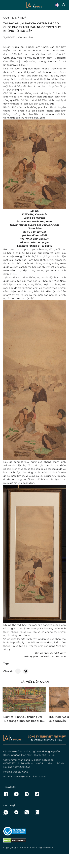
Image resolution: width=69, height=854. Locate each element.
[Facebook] (6, 794)
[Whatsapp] (6, 812)
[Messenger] (17, 812)
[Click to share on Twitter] (25, 671)
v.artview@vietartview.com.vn (28, 776)
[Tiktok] (37, 794)
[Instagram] (27, 794)
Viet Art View (28, 847)
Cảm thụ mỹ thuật (15, 18)
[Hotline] (27, 812)
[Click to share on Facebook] (18, 671)
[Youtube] (17, 794)
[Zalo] (37, 812)
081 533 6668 (20, 771)
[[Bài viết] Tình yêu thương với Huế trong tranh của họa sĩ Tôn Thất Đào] (24, 699)
